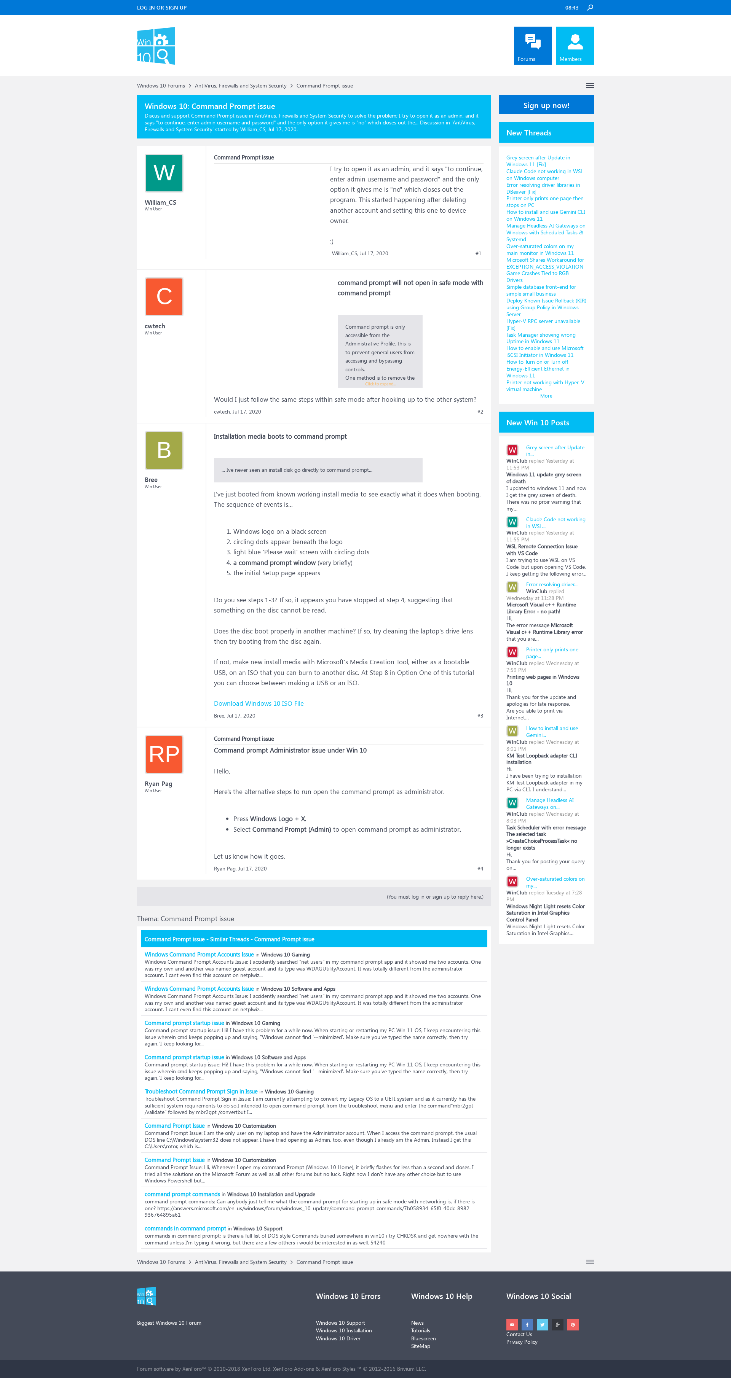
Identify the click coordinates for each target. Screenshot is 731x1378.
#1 (479, 253)
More (546, 395)
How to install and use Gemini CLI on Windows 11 (545, 215)
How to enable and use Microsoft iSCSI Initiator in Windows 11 (545, 351)
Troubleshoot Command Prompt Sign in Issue (201, 1091)
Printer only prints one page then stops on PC (545, 201)
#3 (480, 715)
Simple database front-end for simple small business (541, 290)
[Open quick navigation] (590, 85)
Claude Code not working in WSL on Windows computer (544, 174)
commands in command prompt (185, 1228)
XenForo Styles (338, 1368)
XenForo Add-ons (293, 1368)
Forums (526, 58)
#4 (480, 868)
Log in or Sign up (162, 7)
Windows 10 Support (340, 1322)
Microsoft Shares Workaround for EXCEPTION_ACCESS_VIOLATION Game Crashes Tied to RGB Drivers (545, 270)
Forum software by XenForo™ (204, 1368)
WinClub (516, 460)
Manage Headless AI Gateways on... (550, 803)
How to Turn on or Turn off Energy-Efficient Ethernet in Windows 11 (538, 368)
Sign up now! (547, 104)
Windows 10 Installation (344, 1330)
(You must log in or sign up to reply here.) (435, 896)
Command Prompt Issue (175, 1125)
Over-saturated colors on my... (555, 882)
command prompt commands (182, 1194)
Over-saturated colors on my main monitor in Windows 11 (540, 249)
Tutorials (420, 1330)
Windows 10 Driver (338, 1338)
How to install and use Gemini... (552, 731)
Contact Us (519, 1334)
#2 (480, 411)
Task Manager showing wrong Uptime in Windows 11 (541, 338)
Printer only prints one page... (552, 653)
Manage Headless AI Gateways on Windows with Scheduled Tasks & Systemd (546, 232)
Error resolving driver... (552, 584)
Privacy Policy (522, 1341)
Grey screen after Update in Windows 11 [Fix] (538, 161)
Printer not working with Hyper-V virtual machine (545, 386)
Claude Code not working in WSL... (556, 523)
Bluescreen (423, 1338)
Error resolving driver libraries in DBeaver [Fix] (543, 188)
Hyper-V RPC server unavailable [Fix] (543, 324)
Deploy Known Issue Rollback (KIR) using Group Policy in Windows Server (546, 307)
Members (571, 58)
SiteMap (420, 1345)
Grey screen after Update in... (555, 451)
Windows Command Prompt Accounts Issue (199, 954)
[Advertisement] (271, 211)
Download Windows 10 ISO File (259, 703)
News (417, 1322)
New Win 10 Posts (538, 422)
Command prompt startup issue (184, 1022)
